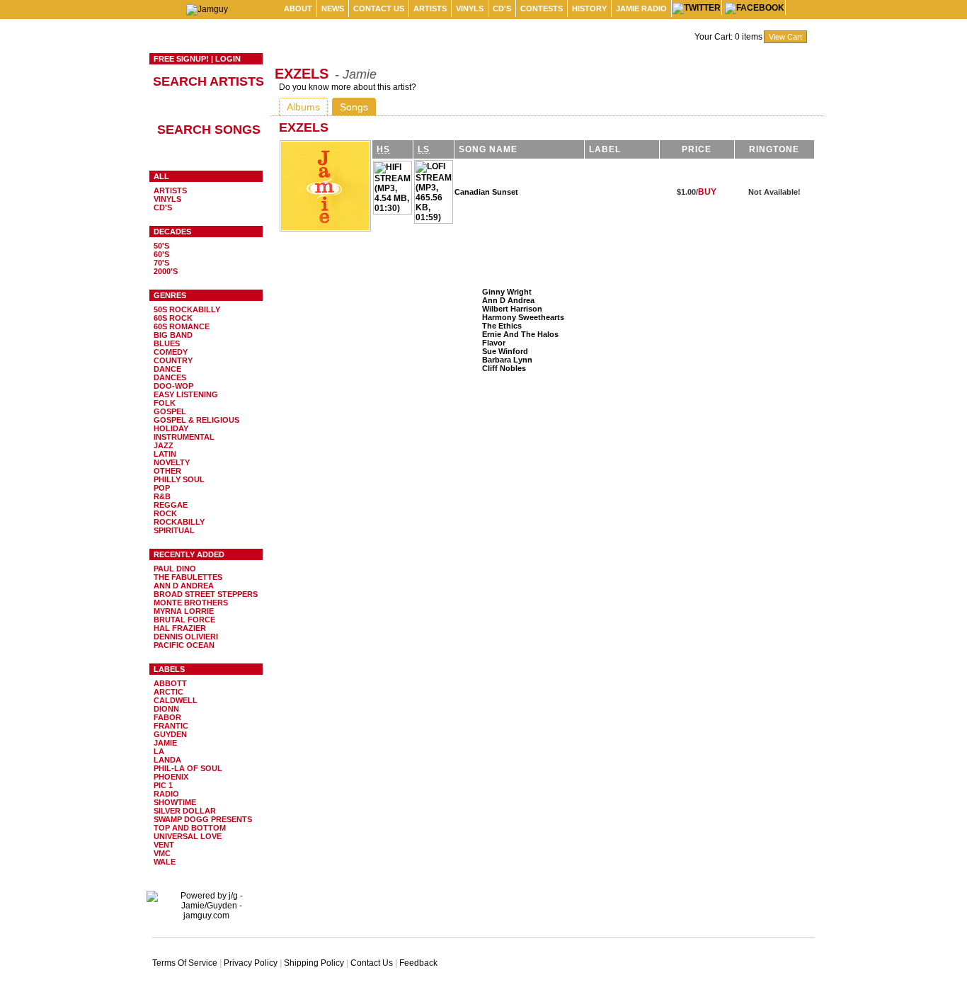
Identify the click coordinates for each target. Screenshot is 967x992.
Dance (167, 369)
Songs (354, 107)
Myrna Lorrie (184, 611)
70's (161, 262)
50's (161, 245)
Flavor (493, 342)
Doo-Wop (173, 386)
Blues (167, 343)
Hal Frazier (180, 628)
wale (165, 861)
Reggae (171, 505)
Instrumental (184, 437)
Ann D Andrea (184, 585)
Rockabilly (179, 522)
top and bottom (190, 827)
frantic (171, 726)
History (589, 8)
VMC (162, 853)
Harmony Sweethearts (523, 317)
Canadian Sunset (486, 192)
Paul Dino (175, 568)
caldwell (176, 700)
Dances (170, 377)
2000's (166, 271)
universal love (188, 836)
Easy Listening (186, 394)
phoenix (171, 776)
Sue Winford (505, 351)
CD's (502, 8)
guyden (170, 734)
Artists (430, 8)
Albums (303, 107)
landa (167, 760)
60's (161, 254)
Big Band (173, 335)
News (332, 8)
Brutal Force (184, 619)
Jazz (163, 445)
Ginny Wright (507, 291)
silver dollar (185, 810)
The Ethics (502, 325)
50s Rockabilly (187, 309)
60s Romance (182, 326)
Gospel (170, 411)
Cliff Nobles (504, 368)
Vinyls (469, 8)
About (298, 8)
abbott (170, 683)
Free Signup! (181, 59)
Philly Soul (179, 479)
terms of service (184, 963)
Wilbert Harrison (512, 308)
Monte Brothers (191, 602)
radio (166, 793)
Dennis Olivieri (186, 636)
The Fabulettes (188, 577)
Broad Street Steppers (206, 594)
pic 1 (163, 785)
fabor (167, 717)
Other (167, 471)
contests (541, 8)
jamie (165, 743)
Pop (162, 488)
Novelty (172, 462)
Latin (165, 454)
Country (173, 360)
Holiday (171, 428)
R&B (162, 496)
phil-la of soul (188, 768)
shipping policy (314, 963)
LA (159, 751)
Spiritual (174, 530)
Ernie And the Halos (520, 334)
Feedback (418, 963)
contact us (378, 8)
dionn (166, 709)
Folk (165, 403)
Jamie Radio (641, 8)
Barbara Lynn (507, 359)
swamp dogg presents (203, 819)
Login (228, 59)
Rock (165, 513)
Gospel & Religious (196, 420)
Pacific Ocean (184, 645)
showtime (175, 802)
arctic (168, 692)
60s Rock (173, 318)
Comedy (171, 352)
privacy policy (250, 963)
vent (164, 844)
